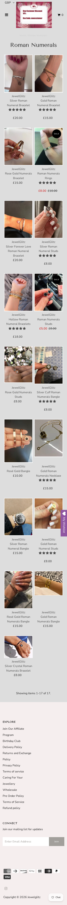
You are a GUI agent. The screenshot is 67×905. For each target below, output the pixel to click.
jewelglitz (34, 897)
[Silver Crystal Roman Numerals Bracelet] (18, 647)
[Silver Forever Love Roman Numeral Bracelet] (18, 219)
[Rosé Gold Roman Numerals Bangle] (18, 590)
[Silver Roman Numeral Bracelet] (18, 74)
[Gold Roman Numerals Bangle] (48, 583)
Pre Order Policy (13, 796)
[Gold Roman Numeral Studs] (48, 513)
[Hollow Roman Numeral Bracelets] (18, 292)
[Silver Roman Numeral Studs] (48, 219)
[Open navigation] (6, 15)
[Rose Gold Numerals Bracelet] (18, 147)
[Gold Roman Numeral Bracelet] (48, 74)
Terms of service (13, 771)
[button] (17, 110)
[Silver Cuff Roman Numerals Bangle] (48, 365)
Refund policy (11, 808)
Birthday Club (11, 741)
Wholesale (10, 790)
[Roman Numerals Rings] (48, 147)
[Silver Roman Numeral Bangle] (18, 517)
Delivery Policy (12, 747)
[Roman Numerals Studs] (48, 292)
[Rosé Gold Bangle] (18, 441)
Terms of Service (13, 802)
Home (23, 35)
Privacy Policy (11, 765)
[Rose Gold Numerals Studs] (18, 364)
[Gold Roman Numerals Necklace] (48, 438)
